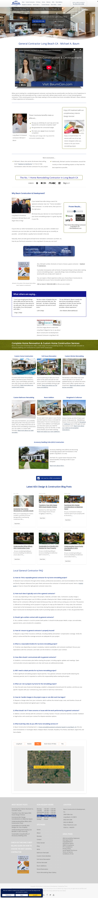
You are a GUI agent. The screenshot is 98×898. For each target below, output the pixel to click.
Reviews (39, 836)
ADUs (53, 2)
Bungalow (83, 422)
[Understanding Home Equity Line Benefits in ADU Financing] (74, 538)
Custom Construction (30, 2)
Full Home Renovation (43, 859)
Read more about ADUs (57, 465)
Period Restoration (42, 869)
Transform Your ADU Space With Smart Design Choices (48, 506)
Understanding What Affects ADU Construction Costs (23, 547)
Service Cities (36, 4)
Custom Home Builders (44, 856)
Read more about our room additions (48, 431)
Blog (38, 846)
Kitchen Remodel (42, 862)
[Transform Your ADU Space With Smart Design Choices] (49, 499)
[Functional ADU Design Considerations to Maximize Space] (74, 499)
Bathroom (48, 2)
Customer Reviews (45, 4)
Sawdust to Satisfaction (25, 164)
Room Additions (59, 2)
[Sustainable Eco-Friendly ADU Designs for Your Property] (49, 538)
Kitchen (43, 2)
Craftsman (67, 424)
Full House (38, 2)
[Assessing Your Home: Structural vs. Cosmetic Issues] (23, 501)
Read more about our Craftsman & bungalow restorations (73, 428)
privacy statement (53, 890)
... (23, 519)
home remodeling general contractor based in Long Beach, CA (57, 727)
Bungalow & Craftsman (26, 4)
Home (38, 829)
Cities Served (41, 843)
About (23, 2)
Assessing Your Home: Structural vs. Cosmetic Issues (23, 510)
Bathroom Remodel (43, 852)
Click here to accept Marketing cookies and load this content (49, 767)
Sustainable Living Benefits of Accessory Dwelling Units (20, 834)
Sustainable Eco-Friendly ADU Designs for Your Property (48, 547)
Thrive (65, 886)
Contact (59, 4)
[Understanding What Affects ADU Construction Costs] (23, 538)
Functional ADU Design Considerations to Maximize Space (73, 507)
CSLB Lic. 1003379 (68, 827)
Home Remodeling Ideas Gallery (46, 872)
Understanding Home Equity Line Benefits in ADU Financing (73, 548)
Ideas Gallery (53, 4)
